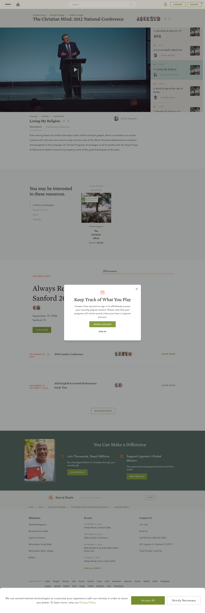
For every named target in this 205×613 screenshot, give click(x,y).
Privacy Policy (87, 602)
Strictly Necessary (184, 600)
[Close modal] (137, 289)
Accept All (148, 600)
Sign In (102, 331)
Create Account (102, 324)
